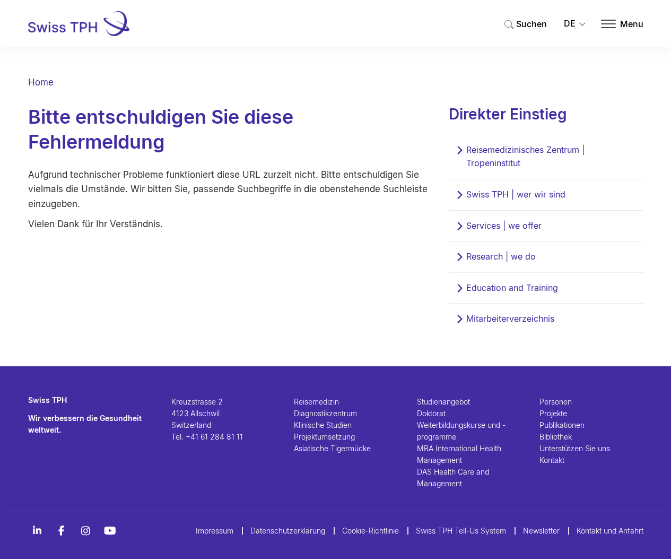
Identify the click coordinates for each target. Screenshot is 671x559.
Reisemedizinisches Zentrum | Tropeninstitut (525, 156)
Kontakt (551, 460)
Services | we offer (504, 225)
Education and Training (512, 287)
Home (41, 82)
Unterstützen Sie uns (574, 448)
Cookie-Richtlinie (370, 530)
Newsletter (541, 530)
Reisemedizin (316, 401)
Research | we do (501, 256)
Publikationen (562, 424)
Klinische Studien (323, 424)
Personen (555, 401)
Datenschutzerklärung (287, 530)
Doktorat (431, 413)
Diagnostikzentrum (325, 413)
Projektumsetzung (324, 436)
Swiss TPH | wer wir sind (515, 194)
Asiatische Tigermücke (332, 448)
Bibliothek (555, 436)
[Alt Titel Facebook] (62, 531)
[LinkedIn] (37, 531)
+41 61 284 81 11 (214, 436)
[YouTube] (110, 531)
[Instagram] (86, 531)
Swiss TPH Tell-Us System (461, 530)
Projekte (553, 413)
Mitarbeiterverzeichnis (510, 318)
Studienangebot (443, 401)
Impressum (214, 530)
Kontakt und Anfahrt (610, 530)
